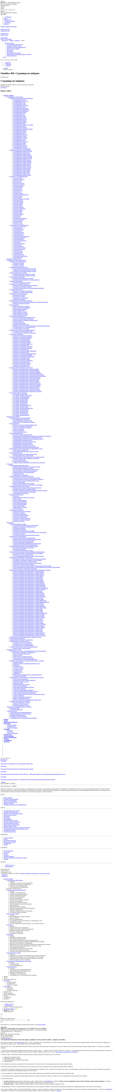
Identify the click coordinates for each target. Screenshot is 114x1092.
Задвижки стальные (18, 264)
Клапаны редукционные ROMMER (22, 355)
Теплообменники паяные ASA (21, 152)
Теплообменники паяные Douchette (22, 157)
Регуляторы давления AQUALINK (22, 395)
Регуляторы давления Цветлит (21, 415)
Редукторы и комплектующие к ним (22, 331)
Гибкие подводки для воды (20, 679)
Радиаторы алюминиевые (20, 514)
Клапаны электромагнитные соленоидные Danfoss (26, 372)
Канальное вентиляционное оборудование (21, 557)
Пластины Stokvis (18, 204)
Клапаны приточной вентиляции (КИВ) (24, 531)
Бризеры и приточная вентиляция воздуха (24, 526)
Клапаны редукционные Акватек (22, 363)
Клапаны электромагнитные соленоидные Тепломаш (27, 391)
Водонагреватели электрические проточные (25, 471)
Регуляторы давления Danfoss (21, 398)
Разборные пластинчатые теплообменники (21, 98)
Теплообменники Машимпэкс (21, 109)
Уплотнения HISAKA (19, 238)
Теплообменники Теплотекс (20, 108)
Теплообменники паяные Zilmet (21, 173)
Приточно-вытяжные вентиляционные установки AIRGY (28, 571)
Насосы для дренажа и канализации (22, 426)
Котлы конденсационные (20, 503)
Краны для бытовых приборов (21, 306)
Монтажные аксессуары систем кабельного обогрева (27, 487)
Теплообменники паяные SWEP (21, 171)
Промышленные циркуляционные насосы (24, 445)
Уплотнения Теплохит (19, 249)
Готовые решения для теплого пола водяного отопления (28, 479)
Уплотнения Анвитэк (19, 243)
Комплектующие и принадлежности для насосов (26, 458)
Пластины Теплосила (19, 185)
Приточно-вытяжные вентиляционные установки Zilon (28, 631)
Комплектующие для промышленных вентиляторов (27, 539)
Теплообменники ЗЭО (19, 140)
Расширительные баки (16, 452)
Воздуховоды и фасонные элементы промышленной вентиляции (27, 552)
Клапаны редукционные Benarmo (22, 338)
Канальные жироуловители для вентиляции (24, 561)
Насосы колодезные (18, 429)
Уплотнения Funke (18, 235)
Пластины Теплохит (18, 219)
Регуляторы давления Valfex (20, 411)
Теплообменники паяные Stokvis (22, 169)
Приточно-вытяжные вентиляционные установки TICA (28, 619)
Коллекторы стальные (19, 296)
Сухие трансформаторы (16, 709)
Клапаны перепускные (19, 323)
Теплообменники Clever (19, 116)
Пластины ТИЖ (17, 221)
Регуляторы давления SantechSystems (23, 408)
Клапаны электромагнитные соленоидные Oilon (26, 380)
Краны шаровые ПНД (19, 310)
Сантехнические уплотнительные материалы (25, 659)
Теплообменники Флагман (20, 145)
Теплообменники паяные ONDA (22, 165)
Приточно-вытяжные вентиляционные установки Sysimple (29, 614)
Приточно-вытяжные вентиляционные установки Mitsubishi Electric (31, 602)
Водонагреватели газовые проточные (23, 468)
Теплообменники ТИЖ (19, 143)
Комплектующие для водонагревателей (23, 472)
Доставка (6, 855)
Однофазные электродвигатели (18, 716)
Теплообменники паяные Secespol (22, 166)
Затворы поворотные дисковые (18, 272)
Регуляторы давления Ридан (20, 413)
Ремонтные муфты (18, 683)
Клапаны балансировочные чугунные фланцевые (26, 279)
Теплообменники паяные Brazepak (22, 155)
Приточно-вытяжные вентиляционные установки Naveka (28, 603)
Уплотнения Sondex (18, 239)
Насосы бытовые (14, 423)
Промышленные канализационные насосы (24, 441)
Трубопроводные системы (14, 649)
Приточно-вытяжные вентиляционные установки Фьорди (28, 634)
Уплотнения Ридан (18, 246)
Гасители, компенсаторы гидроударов (23, 318)
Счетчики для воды (18, 667)
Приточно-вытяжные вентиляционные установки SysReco (28, 616)
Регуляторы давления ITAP (20, 399)
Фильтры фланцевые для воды (21, 705)
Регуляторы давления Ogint (20, 404)
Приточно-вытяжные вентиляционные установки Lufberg (28, 599)
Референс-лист (8, 734)
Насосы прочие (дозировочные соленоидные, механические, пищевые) (32, 436)
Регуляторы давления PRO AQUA (22, 405)
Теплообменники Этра (19, 102)
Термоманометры (17, 672)
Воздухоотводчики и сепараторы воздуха (24, 317)
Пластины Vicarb (17, 211)
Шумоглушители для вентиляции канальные (25, 568)
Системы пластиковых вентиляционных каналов (26, 535)
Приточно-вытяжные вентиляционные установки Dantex (28, 581)
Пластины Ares (17, 189)
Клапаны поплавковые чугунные (22, 282)
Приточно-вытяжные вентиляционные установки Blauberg (29, 572)
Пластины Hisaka (17, 196)
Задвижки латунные (18, 263)
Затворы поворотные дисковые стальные (24, 274)
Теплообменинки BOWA (19, 112)
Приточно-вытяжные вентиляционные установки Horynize (29, 593)
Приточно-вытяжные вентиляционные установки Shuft (28, 612)
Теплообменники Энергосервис (21, 148)
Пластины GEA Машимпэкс (20, 194)
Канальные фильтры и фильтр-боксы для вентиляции (27, 563)
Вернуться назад (5, 86)
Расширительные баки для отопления (23, 455)
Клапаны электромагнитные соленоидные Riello (26, 381)
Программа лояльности (10, 722)
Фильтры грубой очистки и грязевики (20, 701)
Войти (2, 39)
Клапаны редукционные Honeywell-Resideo (24, 351)
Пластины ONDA (18, 200)
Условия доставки (12, 725)
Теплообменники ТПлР (19, 144)
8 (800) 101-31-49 (5, 29)
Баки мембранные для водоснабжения (20, 418)
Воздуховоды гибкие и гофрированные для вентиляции (28, 553)
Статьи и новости (8, 837)
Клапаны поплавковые (16, 281)
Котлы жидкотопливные (19, 500)
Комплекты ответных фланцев (21, 303)
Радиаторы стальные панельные (21, 518)
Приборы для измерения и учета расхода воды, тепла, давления (27, 660)
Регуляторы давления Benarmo (21, 397)
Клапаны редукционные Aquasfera (22, 335)
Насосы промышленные (16, 433)
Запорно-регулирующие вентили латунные (24, 268)
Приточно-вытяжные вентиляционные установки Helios (28, 592)
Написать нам (4, 35)
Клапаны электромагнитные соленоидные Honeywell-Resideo (29, 376)
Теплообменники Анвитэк (20, 137)
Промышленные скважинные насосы (23, 444)
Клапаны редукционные (16, 334)
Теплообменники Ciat (19, 115)
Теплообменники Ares (19, 113)
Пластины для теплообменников (18, 176)
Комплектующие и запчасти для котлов (23, 497)
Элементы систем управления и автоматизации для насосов (29, 462)
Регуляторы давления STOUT (21, 409)
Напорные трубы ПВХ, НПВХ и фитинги (24, 680)
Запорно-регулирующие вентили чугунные (24, 271)
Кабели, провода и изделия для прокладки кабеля (17, 827)
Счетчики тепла (17, 670)
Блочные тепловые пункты (14, 258)
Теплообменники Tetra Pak (20, 134)
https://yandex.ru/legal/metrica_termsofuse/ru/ (67, 1052)
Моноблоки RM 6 (15, 708)
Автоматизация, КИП (9, 830)
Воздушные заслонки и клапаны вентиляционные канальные (29, 559)
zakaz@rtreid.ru (4, 33)
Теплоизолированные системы (21, 684)
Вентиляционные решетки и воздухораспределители (24, 546)
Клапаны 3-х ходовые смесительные (22, 292)
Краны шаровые (14, 305)
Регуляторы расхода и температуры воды (24, 327)
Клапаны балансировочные (17, 277)
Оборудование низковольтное (11, 824)
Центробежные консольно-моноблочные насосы (26, 447)
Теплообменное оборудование (15, 97)
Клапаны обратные (18, 321)
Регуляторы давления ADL (20, 394)
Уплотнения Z (17, 242)
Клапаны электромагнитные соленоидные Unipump (27, 384)
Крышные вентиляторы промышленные (24, 540)
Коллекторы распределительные (18, 293)
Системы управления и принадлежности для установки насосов (27, 457)
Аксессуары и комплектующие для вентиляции (25, 525)
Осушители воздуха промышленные (23, 644)
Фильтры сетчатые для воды (20, 704)
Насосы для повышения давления (22, 427)
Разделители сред (17, 666)
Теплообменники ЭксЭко (20, 147)
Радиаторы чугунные (19, 521)
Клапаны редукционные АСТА (21, 365)
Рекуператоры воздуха (19, 533)
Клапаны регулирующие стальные (22, 286)
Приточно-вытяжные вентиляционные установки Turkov (28, 620)
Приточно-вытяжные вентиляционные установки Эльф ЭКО (29, 635)
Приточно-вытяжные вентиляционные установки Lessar (28, 598)
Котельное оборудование (16, 494)
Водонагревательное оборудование (19, 465)
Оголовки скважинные (19, 459)
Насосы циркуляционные (10, 802)
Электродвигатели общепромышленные (20, 712)
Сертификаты (8, 740)
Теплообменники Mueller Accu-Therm (23, 125)
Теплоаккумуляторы (18, 473)
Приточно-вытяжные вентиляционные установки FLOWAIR (29, 586)
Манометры (16, 665)
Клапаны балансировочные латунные (23, 278)
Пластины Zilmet (17, 212)
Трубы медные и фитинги (20, 686)
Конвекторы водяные (19, 512)
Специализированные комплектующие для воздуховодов (28, 556)
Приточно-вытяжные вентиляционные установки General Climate (30, 588)
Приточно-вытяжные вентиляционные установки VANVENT (29, 624)
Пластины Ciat (17, 192)
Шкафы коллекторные (19, 299)
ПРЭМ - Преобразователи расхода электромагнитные (27, 674)
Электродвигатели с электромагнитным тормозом (23, 718)
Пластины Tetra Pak (18, 207)
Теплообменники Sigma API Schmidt (22, 129)
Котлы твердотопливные (19, 504)
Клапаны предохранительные (21, 324)
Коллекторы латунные (19, 295)
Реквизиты (10, 730)
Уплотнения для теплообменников (19, 225)
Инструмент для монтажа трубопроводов (24, 652)
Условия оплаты (11, 726)
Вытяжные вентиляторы (19, 529)
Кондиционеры (8, 819)
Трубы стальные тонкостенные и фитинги (24, 692)
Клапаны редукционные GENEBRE (22, 346)
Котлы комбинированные (20, 501)
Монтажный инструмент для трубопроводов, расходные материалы (28, 651)
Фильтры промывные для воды (21, 702)
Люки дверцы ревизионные (17, 638)
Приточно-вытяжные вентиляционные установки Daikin (28, 579)
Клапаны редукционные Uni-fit (21, 358)
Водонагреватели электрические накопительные (26, 469)
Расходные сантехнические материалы (23, 658)
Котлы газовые (17, 499)
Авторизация (4, 37)
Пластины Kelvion (18, 186)
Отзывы (6, 859)
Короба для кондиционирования (21, 648)
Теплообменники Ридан (19, 99)
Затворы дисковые (8, 803)
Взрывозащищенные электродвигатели (20, 713)
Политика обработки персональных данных (15, 857)
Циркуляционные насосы (20, 432)
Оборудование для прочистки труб (22, 656)
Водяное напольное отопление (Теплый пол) (22, 476)
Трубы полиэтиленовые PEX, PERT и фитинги (25, 691)
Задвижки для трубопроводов (18, 261)
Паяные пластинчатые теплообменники (20, 150)
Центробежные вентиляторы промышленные (25, 545)
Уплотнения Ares (17, 228)
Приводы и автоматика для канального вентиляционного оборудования (32, 566)
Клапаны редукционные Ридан (21, 366)
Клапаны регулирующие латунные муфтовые (25, 285)
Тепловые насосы (18, 508)
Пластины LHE (17, 197)
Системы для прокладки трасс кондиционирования (23, 646)
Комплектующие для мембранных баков (24, 422)
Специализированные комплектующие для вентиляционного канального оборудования (36, 567)
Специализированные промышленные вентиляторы (27, 543)
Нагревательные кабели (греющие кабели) (24, 489)
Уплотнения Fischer (18, 232)
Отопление (10, 464)
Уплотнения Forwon (18, 233)
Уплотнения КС (17, 245)
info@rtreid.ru (7, 1038)
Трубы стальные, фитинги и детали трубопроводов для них (29, 694)
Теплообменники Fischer (19, 118)
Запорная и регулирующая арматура (16, 260)
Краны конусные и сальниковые (21, 307)
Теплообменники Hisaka (19, 120)
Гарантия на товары (12, 727)
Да (1, 14)
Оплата (6, 853)
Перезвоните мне (5, 30)
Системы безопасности (10, 831)
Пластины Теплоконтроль (20, 218)
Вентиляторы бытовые (19, 528)
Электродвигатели (12, 711)
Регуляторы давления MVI (20, 402)
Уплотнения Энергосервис (20, 256)
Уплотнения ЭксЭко (18, 254)
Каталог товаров (8, 95)
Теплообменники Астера (19, 138)
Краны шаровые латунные (20, 309)
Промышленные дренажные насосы (22, 440)
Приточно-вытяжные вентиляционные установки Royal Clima (29, 607)
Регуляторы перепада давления (18, 392)
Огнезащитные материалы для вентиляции (21, 639)
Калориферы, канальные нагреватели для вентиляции (27, 560)
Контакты (7, 741)
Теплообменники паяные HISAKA (22, 161)
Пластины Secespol (18, 201)
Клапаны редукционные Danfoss (22, 341)
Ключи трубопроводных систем (21, 653)
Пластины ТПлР (17, 222)
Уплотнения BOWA (18, 229)
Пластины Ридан (17, 178)
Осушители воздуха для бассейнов (22, 642)
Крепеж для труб (17, 655)
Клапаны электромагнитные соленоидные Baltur (26, 370)
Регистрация (8, 39)
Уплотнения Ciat (17, 231)
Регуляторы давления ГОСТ (20, 412)
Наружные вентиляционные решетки (23, 550)
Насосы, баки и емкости (13, 416)
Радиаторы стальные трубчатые (21, 519)
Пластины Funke (17, 180)
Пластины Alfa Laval (18, 179)
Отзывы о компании (12, 733)
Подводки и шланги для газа (20, 681)
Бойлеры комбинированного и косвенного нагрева (26, 466)
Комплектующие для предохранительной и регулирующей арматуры (31, 325)
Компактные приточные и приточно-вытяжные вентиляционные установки (30, 570)
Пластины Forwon (18, 193)
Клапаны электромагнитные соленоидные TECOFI (26, 383)
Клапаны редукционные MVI (21, 352)
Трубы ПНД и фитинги (19, 688)
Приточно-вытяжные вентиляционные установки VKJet (28, 628)
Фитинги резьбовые (18, 695)
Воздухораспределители (19, 549)
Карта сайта (46, 873)
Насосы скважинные (18, 430)
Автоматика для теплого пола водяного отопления (26, 478)
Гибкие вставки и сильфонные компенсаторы (25, 320)
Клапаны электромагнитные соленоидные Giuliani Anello (28, 374)
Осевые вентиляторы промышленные (23, 542)
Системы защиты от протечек (21, 328)
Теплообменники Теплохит (20, 141)
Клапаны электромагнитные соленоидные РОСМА (27, 390)
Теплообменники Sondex (19, 130)
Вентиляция (10, 522)
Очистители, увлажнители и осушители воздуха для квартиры (29, 532)
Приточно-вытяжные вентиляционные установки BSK (27, 577)
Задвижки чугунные (18, 265)
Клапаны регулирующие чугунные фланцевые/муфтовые (28, 288)
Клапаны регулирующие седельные (19, 284)
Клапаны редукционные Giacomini (22, 348)
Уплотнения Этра (18, 257)
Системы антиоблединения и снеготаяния (24, 492)
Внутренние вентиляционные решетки (23, 547)
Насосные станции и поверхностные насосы (25, 425)
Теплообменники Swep (19, 133)
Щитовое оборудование (10, 826)
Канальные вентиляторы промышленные (24, 538)
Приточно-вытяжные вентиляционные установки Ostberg (28, 605)
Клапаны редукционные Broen (21, 339)
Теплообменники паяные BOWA (22, 154)
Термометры (16, 673)
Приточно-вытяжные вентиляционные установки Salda (28, 610)
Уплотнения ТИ (17, 250)
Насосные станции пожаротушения (22, 434)
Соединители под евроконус (20, 298)
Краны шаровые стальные (20, 312)
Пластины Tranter (17, 210)
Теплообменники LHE (19, 123)
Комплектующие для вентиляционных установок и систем (25, 637)
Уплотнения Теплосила (19, 247)
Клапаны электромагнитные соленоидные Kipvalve (27, 377)
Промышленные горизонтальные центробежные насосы (28, 439)
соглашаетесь (108, 1089)
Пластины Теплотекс (18, 183)
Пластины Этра (17, 182)
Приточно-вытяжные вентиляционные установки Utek (27, 621)
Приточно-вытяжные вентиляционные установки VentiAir (28, 626)
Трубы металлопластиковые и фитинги (23, 687)
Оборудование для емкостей (20, 450)
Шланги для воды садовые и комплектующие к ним (27, 699)
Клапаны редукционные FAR (21, 345)
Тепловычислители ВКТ (19, 676)
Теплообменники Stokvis (19, 131)
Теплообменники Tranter (19, 136)
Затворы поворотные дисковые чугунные (24, 275)
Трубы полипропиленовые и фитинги (23, 690)
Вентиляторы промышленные (18, 536)
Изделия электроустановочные (12, 822)
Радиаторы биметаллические (21, 515)
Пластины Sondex (18, 187)
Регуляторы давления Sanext (20, 406)
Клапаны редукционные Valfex (21, 359)
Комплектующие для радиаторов (22, 511)
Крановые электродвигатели (17, 715)
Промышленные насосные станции (22, 443)
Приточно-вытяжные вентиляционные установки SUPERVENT (30, 613)
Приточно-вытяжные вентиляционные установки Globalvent (29, 589)
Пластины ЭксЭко (18, 224)
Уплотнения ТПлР (18, 252)
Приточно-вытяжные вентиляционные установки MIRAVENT (30, 600)
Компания (7, 729)
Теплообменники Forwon (20, 119)
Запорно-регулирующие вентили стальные (24, 270)
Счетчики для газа (18, 669)
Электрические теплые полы (21, 493)
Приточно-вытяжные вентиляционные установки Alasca (28, 574)
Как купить (7, 723)
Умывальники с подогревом (20, 475)
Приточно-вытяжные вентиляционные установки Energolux (29, 585)
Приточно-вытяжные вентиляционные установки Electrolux (29, 584)
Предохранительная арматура (18, 316)
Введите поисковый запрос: (8, 1018)
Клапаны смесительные (16, 289)
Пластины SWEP (17, 205)
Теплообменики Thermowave (21, 111)
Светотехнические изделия (11, 823)
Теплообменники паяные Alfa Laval (22, 151)
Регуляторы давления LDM (20, 401)
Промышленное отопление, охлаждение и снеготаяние (27, 485)
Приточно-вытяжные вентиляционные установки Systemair (29, 617)
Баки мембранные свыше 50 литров (22, 420)
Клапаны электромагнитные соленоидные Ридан (26, 388)
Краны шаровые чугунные (20, 313)
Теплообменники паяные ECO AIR (22, 158)
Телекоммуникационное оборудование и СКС (16, 829)
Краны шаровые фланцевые (20, 314)
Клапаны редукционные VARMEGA (23, 360)
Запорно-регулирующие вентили (19, 267)
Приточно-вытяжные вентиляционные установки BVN (28, 578)
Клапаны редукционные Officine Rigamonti (24, 353)
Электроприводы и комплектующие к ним (24, 332)
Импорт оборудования (10, 737)
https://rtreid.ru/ (42, 1024)
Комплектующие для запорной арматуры (21, 300)
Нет (5, 14)
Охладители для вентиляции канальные (23, 564)
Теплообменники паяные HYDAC (22, 162)
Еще (5, 57)
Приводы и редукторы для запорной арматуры (22, 330)
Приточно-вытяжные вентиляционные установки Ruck (28, 609)
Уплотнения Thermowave (20, 240)
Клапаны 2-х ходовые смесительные (22, 291)
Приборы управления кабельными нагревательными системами (30, 490)
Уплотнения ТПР (17, 253)
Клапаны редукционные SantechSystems (23, 356)
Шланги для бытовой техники (21, 698)
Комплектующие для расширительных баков (25, 454)
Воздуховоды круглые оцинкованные (23, 554)
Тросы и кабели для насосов (20, 461)
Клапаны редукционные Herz (21, 349)
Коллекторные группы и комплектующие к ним (26, 480)
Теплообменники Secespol (20, 127)
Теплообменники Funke (19, 104)
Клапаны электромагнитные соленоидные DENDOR (27, 373)
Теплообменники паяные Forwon (22, 159)
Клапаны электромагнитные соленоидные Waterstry (27, 385)
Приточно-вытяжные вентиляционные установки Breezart (28, 575)
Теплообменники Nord (19, 106)
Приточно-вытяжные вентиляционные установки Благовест (29, 632)
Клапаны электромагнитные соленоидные (21, 367)
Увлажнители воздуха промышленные (23, 645)
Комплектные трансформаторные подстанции (19, 706)
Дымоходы (16, 496)
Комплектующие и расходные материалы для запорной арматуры (30, 302)
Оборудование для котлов (20, 507)
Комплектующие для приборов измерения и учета (26, 663)
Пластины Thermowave (19, 208)
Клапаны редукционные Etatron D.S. (23, 344)
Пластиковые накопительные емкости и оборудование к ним (26, 448)
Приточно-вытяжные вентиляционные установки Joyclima (28, 595)
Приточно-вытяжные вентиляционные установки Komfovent (29, 596)
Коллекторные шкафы (19, 482)
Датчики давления (18, 662)
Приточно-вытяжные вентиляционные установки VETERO (29, 627)
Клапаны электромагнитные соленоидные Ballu (26, 369)
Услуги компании (9, 736)
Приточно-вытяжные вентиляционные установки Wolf (27, 630)
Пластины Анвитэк (18, 214)
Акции (6, 720)
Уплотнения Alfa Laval (19, 226)
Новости (6, 739)
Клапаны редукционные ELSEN (21, 342)
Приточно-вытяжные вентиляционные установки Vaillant (28, 623)
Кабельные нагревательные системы (20, 486)
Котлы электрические (19, 505)
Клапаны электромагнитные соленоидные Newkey (26, 379)
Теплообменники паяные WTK (21, 172)
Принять (59, 1090)
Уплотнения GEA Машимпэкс (21, 236)
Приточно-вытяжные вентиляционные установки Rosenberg (29, 606)
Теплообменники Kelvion (20, 122)
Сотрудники (10, 732)
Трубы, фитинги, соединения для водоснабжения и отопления (26, 677)
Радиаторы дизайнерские (20, 517)
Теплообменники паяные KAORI (22, 164)
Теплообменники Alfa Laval (20, 101)
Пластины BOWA (18, 190)
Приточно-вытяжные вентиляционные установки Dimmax (28, 582)
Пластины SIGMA (18, 203)
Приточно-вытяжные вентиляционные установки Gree (27, 591)
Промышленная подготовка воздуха (19, 641)
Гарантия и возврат (9, 856)
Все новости (4, 759)
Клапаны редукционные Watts (21, 362)
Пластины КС (17, 217)
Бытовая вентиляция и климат (18, 524)
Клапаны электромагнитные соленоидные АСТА (26, 387)
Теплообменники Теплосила (20, 105)
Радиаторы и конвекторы (16, 510)
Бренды (6, 719)
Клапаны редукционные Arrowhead (22, 337)
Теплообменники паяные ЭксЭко (22, 175)
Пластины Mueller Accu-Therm (21, 198)
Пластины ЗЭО (17, 215)
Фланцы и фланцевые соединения (22, 697)
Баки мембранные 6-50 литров (21, 419)
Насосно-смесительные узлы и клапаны (23, 483)
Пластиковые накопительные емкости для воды (25, 451)
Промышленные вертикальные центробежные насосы (27, 437)
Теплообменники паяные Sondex (22, 168)
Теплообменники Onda (19, 126)
